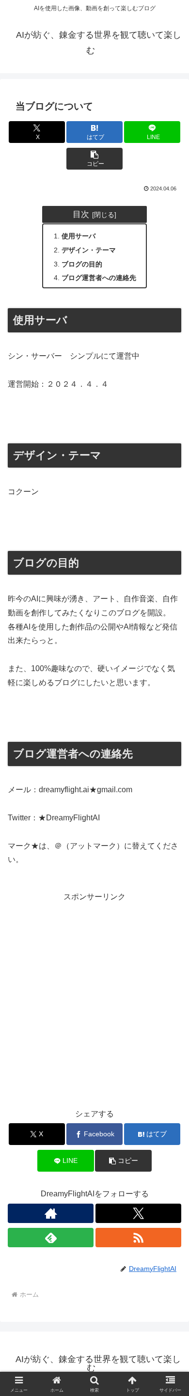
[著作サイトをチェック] (51, 1213)
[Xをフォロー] (138, 1213)
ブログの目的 (82, 264)
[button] (94, 159)
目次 (81, 214)
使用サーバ (78, 236)
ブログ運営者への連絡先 (99, 278)
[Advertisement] (94, 998)
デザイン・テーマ (89, 250)
